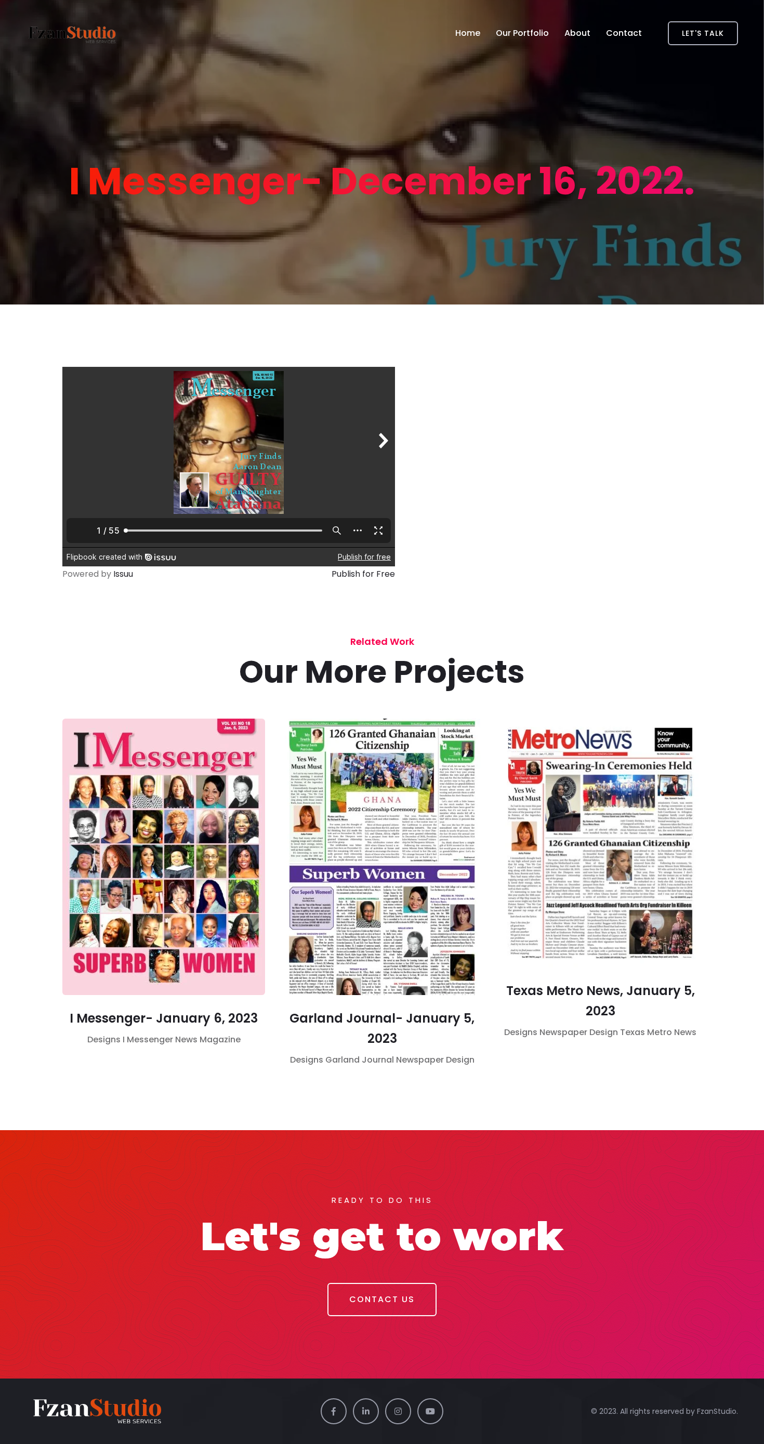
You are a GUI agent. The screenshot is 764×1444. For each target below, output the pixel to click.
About (577, 33)
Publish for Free (363, 574)
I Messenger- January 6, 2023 (164, 1018)
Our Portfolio (522, 33)
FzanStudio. (717, 1411)
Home (467, 33)
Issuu (123, 574)
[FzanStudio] (73, 33)
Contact (624, 33)
